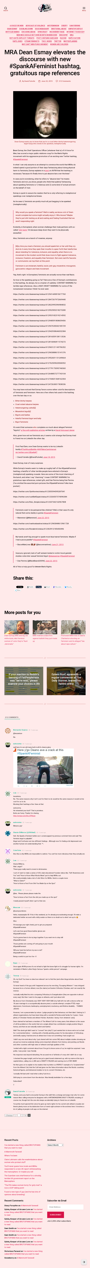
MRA (72, 35)
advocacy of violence (35, 25)
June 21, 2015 (58, 544)
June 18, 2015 (49, 457)
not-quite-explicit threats (22, 38)
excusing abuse (28, 32)
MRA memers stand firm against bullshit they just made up (45, 638)
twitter (57, 41)
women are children (59, 44)
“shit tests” (23, 230)
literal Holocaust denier (64, 430)
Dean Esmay (12, 29)
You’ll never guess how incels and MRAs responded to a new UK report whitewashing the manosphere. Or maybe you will (22, 1169)
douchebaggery (42, 29)
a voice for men (16, 25)
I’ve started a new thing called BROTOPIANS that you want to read (23, 1212)
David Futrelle (29, 81)
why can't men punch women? (35, 44)
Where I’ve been (10, 1155)
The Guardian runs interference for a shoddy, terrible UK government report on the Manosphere (22, 1178)
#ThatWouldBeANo (29, 449)
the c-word (47, 41)
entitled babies (13, 32)
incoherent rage (57, 32)
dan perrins (75, 25)
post (47, 170)
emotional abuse (58, 29)
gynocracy (42, 32)
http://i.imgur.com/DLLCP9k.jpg (24, 816)
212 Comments (65, 81)
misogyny (63, 35)
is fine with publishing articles (33, 430)
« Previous (9, 1115)
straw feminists (32, 41)
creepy (64, 25)
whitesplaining (70, 41)
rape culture (74, 38)
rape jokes (17, 41)
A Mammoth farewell (13, 1152)
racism (63, 38)
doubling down (26, 29)
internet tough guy (75, 32)
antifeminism (53, 25)
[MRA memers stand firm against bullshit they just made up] (45, 627)
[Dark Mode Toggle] (84, 1262)
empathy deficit (75, 29)
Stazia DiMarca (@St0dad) (24, 832)
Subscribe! (55, 1215)
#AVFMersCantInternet (46, 449)
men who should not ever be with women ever (37, 35)
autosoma (17, 744)
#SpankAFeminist (20, 159)
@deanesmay (54, 556)
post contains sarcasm (47, 38)
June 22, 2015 (47, 81)
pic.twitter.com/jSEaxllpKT (26, 452)
